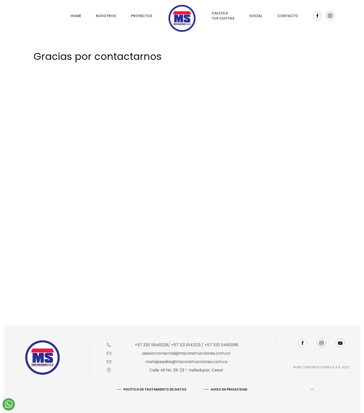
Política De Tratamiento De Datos (155, 154)
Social (255, 15)
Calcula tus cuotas (223, 16)
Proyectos (141, 15)
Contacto (287, 15)
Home (76, 15)
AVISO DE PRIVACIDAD (229, 154)
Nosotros (106, 15)
